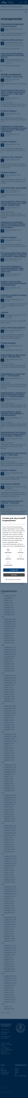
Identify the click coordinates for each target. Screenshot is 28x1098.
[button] (14, 579)
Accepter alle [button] (14, 570)
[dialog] (14, 549)
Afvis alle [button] (14, 575)
